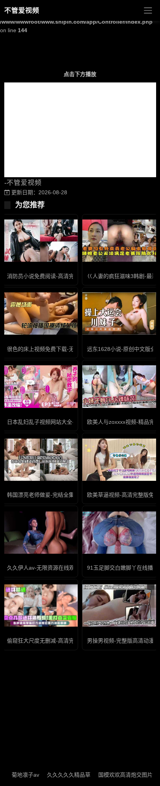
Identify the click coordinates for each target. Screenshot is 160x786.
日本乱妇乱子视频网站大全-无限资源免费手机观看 (68, 422)
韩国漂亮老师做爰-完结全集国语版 (48, 495)
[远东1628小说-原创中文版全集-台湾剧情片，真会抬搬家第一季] (120, 313)
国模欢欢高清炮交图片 (118, 775)
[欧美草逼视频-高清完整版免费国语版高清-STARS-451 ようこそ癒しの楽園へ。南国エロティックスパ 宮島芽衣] (120, 460)
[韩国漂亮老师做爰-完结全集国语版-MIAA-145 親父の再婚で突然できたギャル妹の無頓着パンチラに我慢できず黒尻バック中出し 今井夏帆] (40, 460)
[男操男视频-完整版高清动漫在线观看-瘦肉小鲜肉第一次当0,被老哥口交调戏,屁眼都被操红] (120, 605)
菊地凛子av (18, 775)
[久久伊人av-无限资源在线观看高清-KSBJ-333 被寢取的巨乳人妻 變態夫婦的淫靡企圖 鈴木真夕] (40, 532)
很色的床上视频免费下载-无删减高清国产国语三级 (68, 349)
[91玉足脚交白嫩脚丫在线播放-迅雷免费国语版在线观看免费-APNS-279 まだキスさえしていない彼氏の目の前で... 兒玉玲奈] (120, 532)
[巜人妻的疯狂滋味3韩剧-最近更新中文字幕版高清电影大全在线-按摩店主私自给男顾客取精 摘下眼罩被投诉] (120, 240)
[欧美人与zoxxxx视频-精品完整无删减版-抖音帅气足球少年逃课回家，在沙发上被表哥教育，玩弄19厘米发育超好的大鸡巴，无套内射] (120, 386)
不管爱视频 (21, 10)
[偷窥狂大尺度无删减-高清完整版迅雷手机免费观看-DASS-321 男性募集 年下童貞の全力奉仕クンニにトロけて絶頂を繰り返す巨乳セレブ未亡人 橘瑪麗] (40, 605)
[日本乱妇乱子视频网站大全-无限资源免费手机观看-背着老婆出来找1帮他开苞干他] (40, 386)
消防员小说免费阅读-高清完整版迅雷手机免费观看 (68, 276)
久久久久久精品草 (61, 775)
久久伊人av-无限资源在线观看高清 (49, 568)
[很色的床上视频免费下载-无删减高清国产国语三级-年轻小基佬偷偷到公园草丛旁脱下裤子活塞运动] (40, 313)
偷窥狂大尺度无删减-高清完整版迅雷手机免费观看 (68, 640)
